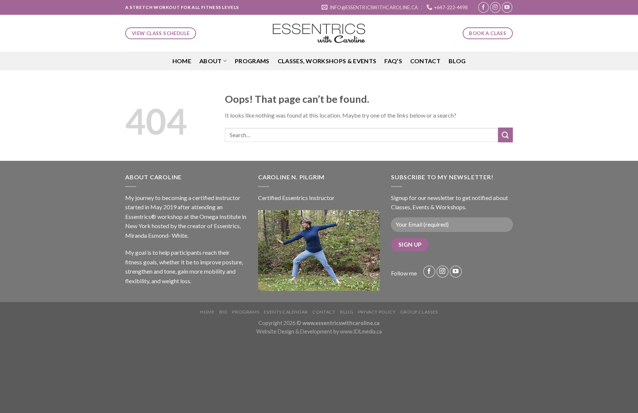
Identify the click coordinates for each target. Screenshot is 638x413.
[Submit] (505, 135)
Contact (425, 60)
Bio (223, 312)
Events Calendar (286, 312)
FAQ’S (393, 60)
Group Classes (419, 312)
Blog (457, 60)
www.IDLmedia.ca (361, 331)
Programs (252, 60)
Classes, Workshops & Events (327, 60)
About (210, 60)
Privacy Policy (377, 312)
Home (181, 60)
